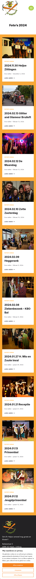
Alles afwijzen (18, 575)
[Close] (34, 549)
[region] (18, 563)
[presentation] (18, 47)
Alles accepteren (18, 565)
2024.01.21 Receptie (17, 404)
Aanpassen (18, 570)
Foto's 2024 (9, 61)
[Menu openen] (31, 8)
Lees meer (9, 78)
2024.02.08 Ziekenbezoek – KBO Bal (17, 308)
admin (9, 74)
